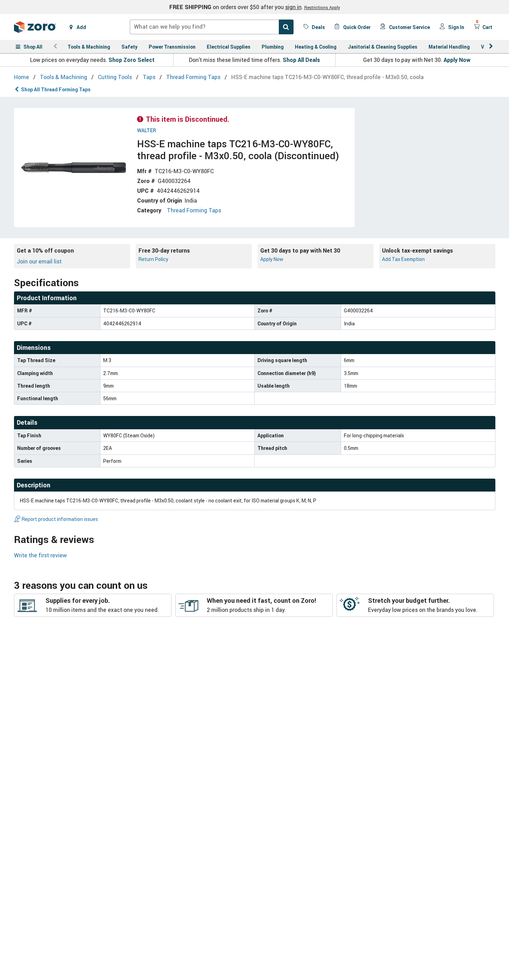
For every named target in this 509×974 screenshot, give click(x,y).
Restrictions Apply (322, 7)
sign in (293, 7)
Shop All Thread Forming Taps (56, 89)
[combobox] (212, 27)
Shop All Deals (301, 60)
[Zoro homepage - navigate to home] (35, 27)
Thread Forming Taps (194, 210)
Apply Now (457, 60)
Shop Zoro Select (131, 60)
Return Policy (153, 259)
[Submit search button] (286, 27)
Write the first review (40, 555)
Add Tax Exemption (403, 259)
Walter (146, 131)
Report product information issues (60, 519)
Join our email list (39, 261)
